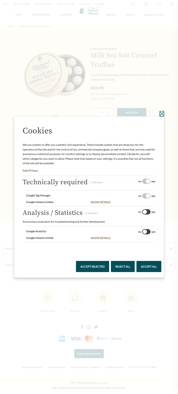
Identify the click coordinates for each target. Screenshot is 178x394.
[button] (123, 202)
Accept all (149, 266)
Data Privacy (30, 170)
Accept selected (92, 266)
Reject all (122, 266)
